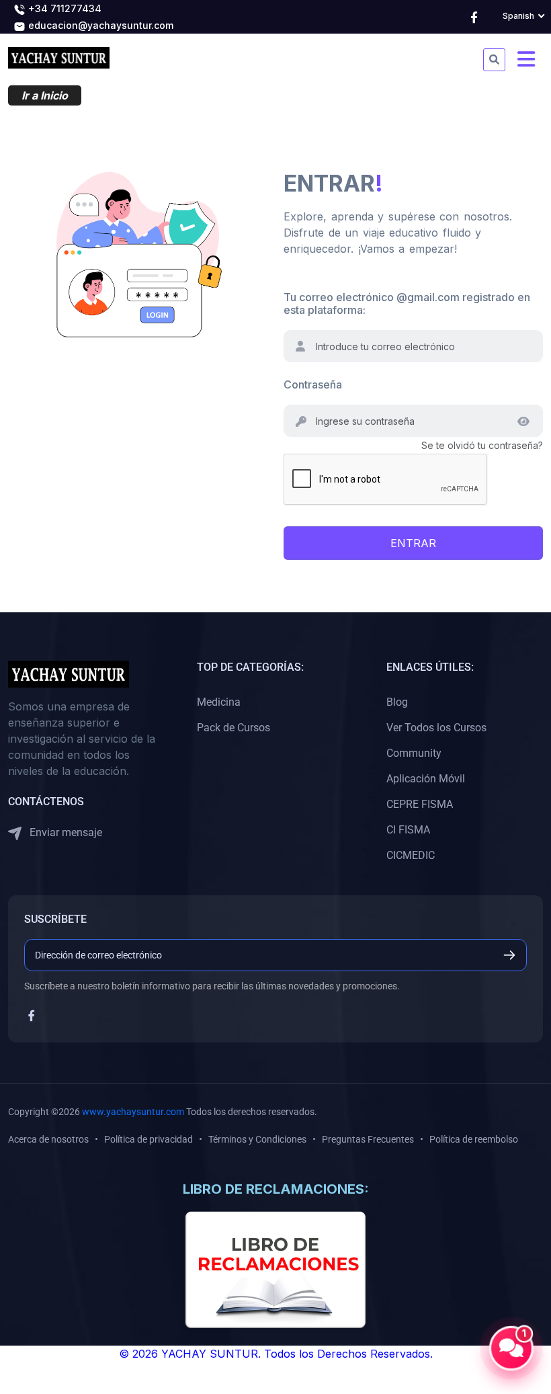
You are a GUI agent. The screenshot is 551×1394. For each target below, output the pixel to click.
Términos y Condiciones (257, 1139)
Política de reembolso (473, 1139)
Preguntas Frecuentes (368, 1139)
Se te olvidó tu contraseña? (482, 445)
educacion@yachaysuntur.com (99, 25)
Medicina (219, 702)
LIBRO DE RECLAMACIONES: (276, 1189)
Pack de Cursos (233, 727)
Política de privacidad (148, 1139)
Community (413, 753)
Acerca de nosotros (48, 1139)
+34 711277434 (63, 8)
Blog (397, 702)
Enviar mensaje (64, 832)
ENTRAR (413, 543)
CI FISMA (408, 829)
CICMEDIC (410, 855)
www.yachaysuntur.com (133, 1111)
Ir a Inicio (45, 95)
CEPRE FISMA (419, 804)
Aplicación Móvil (425, 778)
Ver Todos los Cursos (436, 727)
